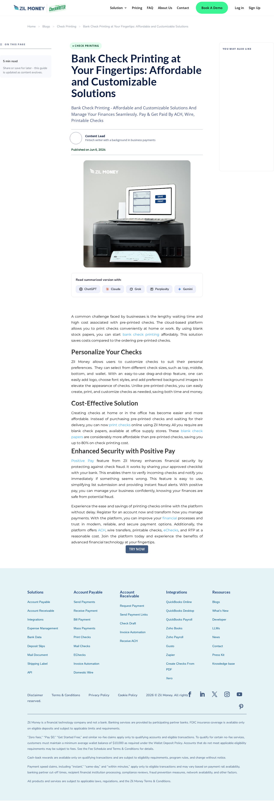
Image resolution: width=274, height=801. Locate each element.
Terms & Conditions (66, 695)
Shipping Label (37, 663)
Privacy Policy (99, 695)
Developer (219, 619)
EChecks (80, 655)
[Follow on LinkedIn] (202, 694)
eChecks (171, 530)
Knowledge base (223, 663)
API (29, 672)
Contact (217, 646)
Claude (116, 289)
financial (169, 518)
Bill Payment (249, 115)
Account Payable (38, 602)
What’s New (220, 610)
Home (31, 26)
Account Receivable (40, 610)
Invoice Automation (86, 663)
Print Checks (82, 637)
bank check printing (141, 334)
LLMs (216, 628)
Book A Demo (211, 8)
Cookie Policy (127, 695)
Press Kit (218, 655)
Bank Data (34, 637)
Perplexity (162, 289)
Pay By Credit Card (252, 75)
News (216, 637)
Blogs (46, 26)
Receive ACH (129, 641)
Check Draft (128, 623)
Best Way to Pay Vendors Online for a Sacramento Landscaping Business (243, 144)
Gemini (187, 289)
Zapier (170, 655)
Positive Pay (82, 461)
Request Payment (132, 605)
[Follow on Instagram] (227, 694)
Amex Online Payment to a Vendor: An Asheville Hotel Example (244, 64)
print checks (119, 425)
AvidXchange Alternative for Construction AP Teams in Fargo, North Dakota (245, 104)
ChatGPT (90, 289)
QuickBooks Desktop (180, 610)
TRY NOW (137, 549)
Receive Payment (85, 610)
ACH (102, 530)
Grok (138, 289)
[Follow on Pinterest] (241, 707)
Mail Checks (82, 646)
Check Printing (66, 26)
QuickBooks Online (179, 602)
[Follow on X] (214, 694)
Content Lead (95, 136)
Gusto (170, 646)
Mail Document (37, 655)
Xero (169, 678)
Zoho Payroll (174, 637)
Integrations (35, 619)
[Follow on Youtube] (239, 694)
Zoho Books (174, 628)
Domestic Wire (83, 672)
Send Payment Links (134, 614)
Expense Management (42, 628)
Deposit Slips (36, 646)
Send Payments (84, 602)
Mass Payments (84, 628)
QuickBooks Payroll (179, 619)
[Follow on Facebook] (190, 694)
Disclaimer (35, 695)
